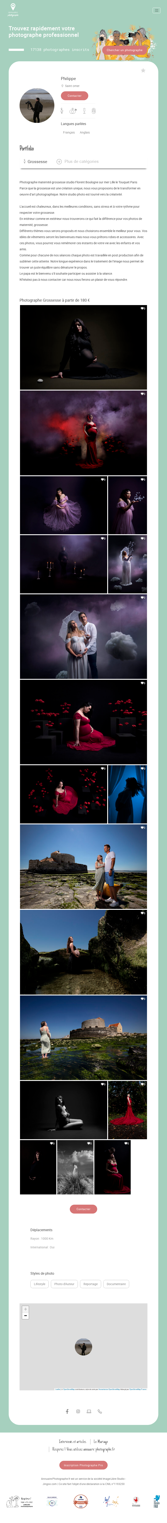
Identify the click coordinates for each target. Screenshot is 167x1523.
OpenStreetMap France (137, 1389)
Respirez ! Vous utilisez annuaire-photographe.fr (83, 1449)
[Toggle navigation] (156, 10)
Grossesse (37, 161)
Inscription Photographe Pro (83, 1465)
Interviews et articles (72, 1441)
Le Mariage (101, 1441)
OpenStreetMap (69, 1389)
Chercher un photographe (125, 50)
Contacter (75, 96)
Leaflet (57, 1389)
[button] (77, 161)
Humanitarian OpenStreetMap (109, 1389)
